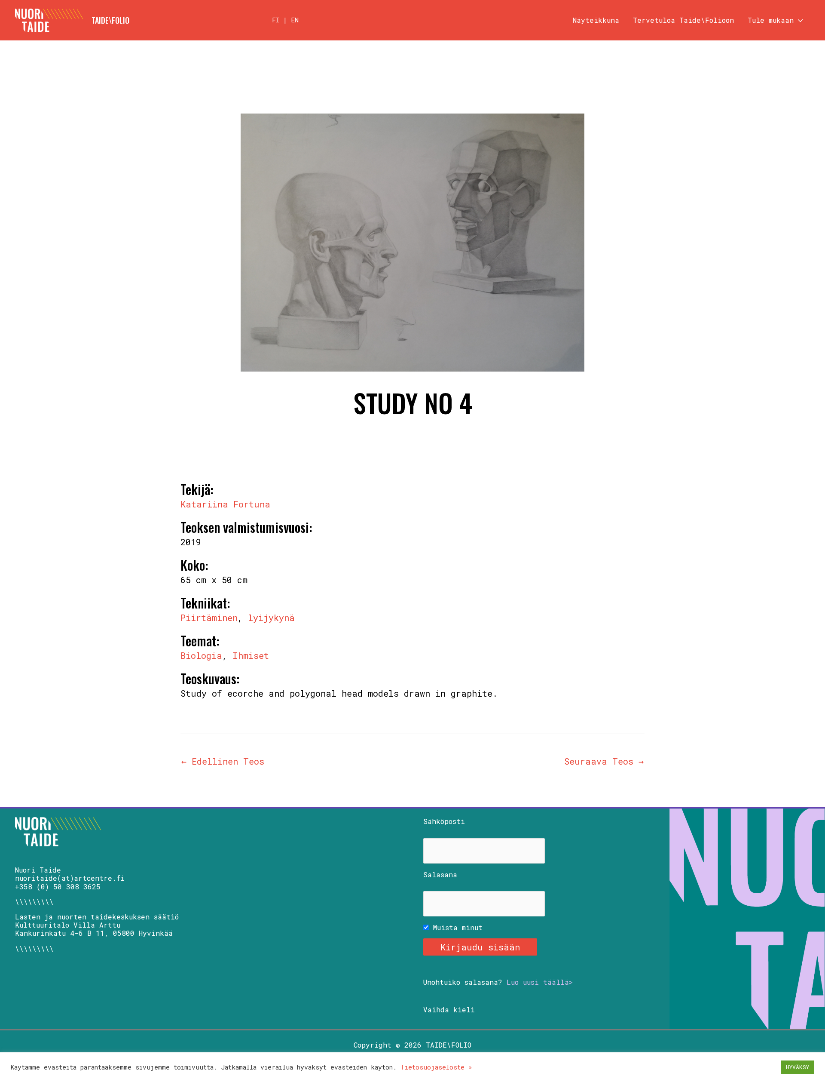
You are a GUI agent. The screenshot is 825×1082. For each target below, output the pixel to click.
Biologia (201, 655)
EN (295, 19)
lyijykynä (271, 617)
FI (275, 19)
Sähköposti (444, 821)
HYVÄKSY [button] (797, 1067)
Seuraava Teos (604, 761)
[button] (798, 20)
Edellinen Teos (222, 761)
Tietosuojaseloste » (436, 1067)
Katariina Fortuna (225, 504)
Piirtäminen (209, 617)
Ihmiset (250, 655)
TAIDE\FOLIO (110, 20)
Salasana (440, 874)
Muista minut (456, 927)
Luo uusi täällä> (540, 982)
